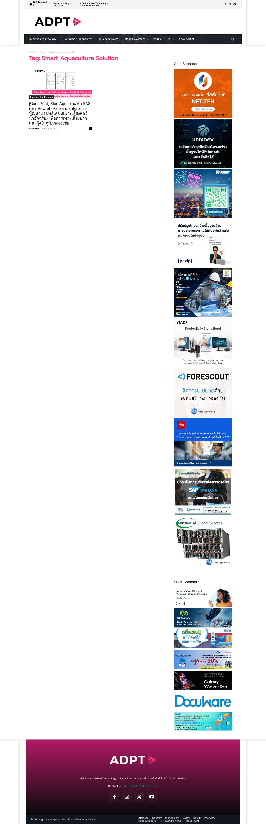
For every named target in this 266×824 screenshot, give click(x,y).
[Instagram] (127, 797)
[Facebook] (225, 4)
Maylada (34, 128)
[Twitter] (230, 4)
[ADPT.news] (58, 21)
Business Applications (41, 97)
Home (32, 52)
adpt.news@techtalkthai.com (140, 786)
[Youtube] (234, 4)
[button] (232, 39)
